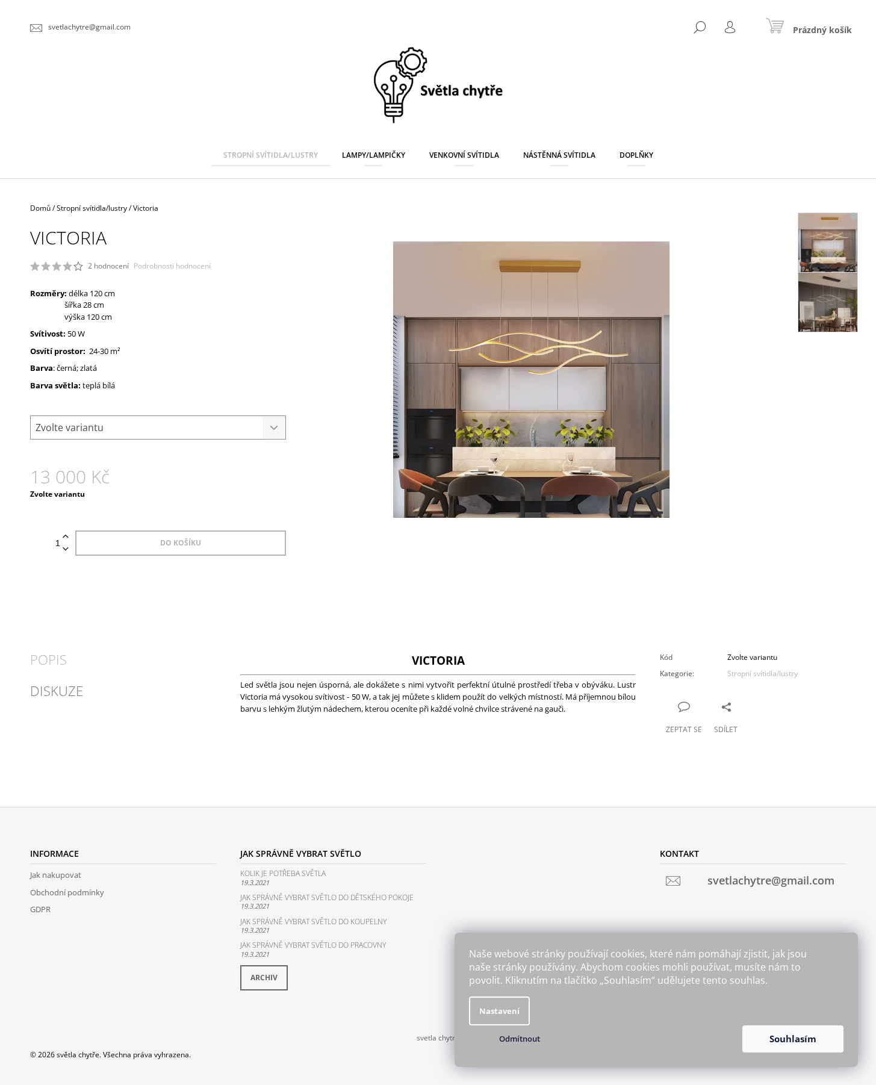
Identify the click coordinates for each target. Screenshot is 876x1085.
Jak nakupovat (55, 874)
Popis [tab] (48, 659)
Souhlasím (792, 1039)
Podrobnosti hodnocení (172, 266)
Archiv (264, 977)
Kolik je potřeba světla (283, 873)
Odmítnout (519, 1038)
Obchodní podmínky (67, 892)
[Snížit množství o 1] (66, 549)
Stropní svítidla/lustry (762, 673)
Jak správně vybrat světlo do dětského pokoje (327, 897)
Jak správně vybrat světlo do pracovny (313, 945)
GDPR (40, 909)
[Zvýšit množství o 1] (66, 536)
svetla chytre (438, 1038)
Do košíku (180, 543)
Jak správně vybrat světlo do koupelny (313, 921)
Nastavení (499, 1011)
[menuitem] (270, 155)
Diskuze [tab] (56, 690)
